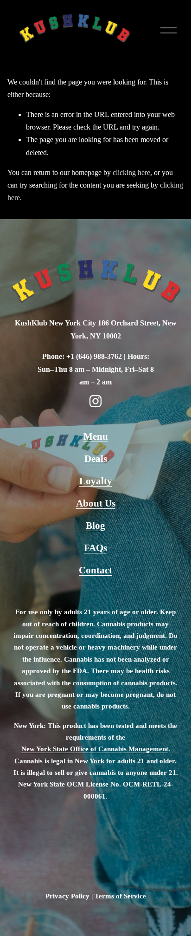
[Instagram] (95, 401)
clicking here (131, 172)
